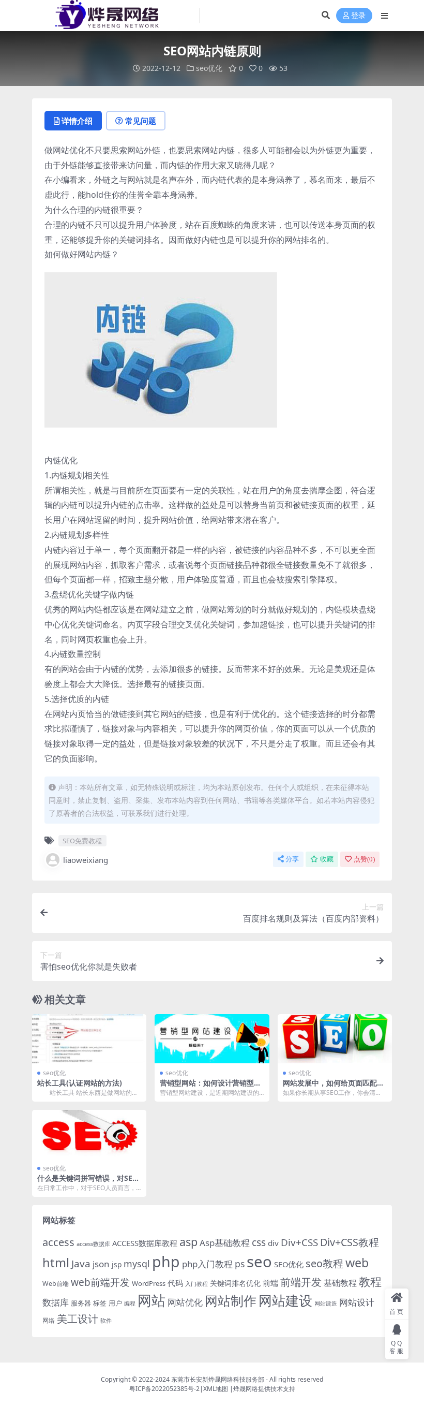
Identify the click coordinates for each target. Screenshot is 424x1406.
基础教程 (340, 1282)
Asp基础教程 (225, 1243)
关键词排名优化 (235, 1283)
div (273, 1243)
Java (80, 1263)
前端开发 (301, 1282)
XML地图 (215, 1388)
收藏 (327, 859)
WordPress (148, 1283)
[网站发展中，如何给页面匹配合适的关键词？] (335, 1038)
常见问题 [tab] (140, 120)
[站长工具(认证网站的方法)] (89, 1038)
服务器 (81, 1303)
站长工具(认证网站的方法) (79, 1083)
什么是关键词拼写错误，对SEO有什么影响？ (87, 1182)
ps (240, 1263)
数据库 (55, 1302)
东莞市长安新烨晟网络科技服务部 (217, 1379)
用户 (115, 1303)
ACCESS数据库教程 (144, 1243)
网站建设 (285, 1300)
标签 (100, 1303)
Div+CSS (299, 1242)
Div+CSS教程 (349, 1242)
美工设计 (77, 1319)
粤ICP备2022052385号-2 (164, 1388)
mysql (137, 1263)
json (101, 1264)
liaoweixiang (85, 860)
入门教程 (196, 1283)
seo (259, 1261)
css (259, 1242)
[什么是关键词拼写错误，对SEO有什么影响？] (89, 1134)
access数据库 (93, 1244)
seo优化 (209, 68)
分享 (292, 859)
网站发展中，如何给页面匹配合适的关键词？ (333, 1087)
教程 (370, 1281)
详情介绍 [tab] (77, 120)
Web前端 (55, 1283)
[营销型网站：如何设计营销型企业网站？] (212, 1038)
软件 (106, 1320)
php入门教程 (207, 1264)
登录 (358, 16)
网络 (48, 1320)
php (166, 1261)
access (58, 1242)
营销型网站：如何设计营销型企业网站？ (210, 1087)
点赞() (364, 859)
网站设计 (356, 1302)
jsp (117, 1264)
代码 (175, 1283)
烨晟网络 (245, 1388)
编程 (129, 1303)
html (55, 1262)
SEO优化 (289, 1264)
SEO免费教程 (82, 840)
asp (188, 1241)
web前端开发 (100, 1282)
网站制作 (230, 1300)
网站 (151, 1300)
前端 (270, 1283)
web (357, 1262)
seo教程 (324, 1263)
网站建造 (325, 1303)
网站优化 (185, 1302)
